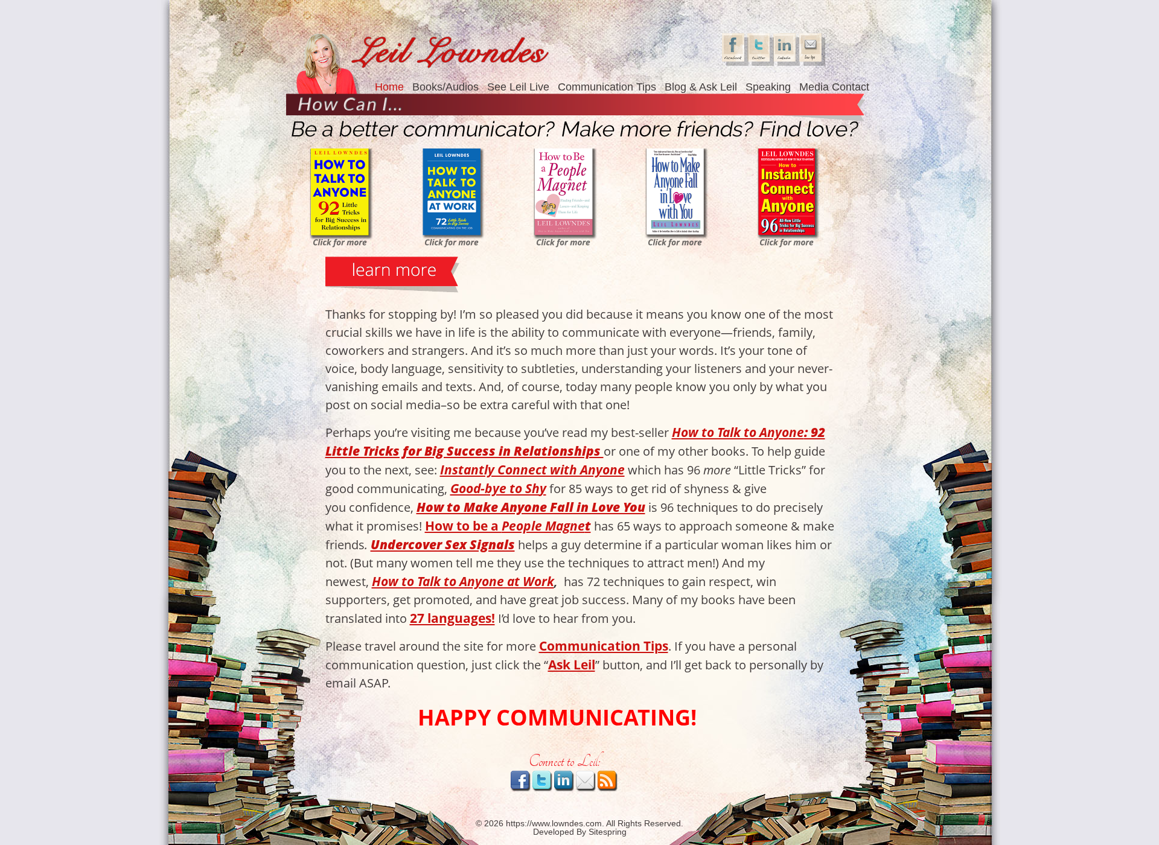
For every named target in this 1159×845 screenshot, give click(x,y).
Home (389, 87)
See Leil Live (518, 87)
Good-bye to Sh (495, 488)
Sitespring (608, 832)
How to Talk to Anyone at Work (463, 581)
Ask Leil (571, 664)
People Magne (543, 525)
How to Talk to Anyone (738, 432)
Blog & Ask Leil (701, 87)
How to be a (463, 525)
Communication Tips (607, 87)
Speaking (768, 87)
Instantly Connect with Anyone (532, 469)
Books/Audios (445, 87)
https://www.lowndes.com (554, 823)
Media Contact (834, 87)
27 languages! (452, 618)
